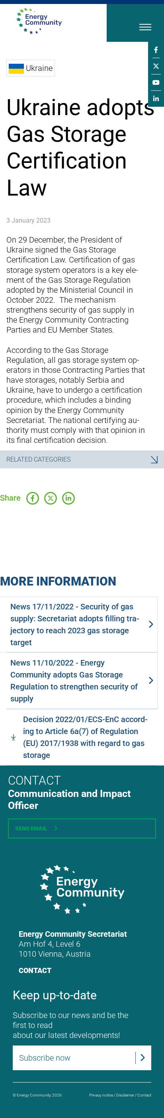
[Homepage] (51, 21)
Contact (35, 970)
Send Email (31, 828)
